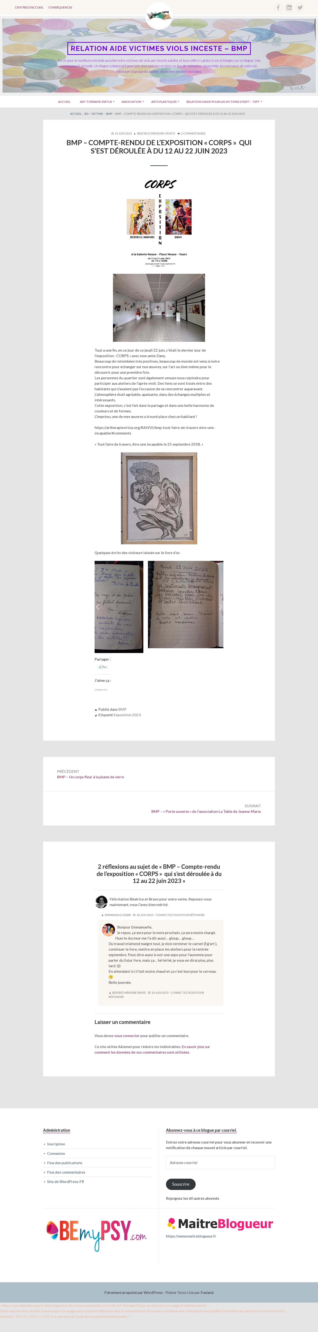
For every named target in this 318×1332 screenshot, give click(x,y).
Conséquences (60, 7)
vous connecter (127, 1035)
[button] (97, 607)
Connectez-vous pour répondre (180, 914)
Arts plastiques (164, 101)
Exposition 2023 (127, 715)
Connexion (56, 1153)
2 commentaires (193, 134)
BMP (122, 709)
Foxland (207, 1292)
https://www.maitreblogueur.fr (191, 1236)
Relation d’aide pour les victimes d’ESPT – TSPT (223, 101)
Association (132, 101)
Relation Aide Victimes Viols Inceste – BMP (159, 48)
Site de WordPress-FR (65, 1181)
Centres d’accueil (29, 7)
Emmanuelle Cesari (118, 914)
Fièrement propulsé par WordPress (133, 1292)
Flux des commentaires (66, 1172)
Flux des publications (64, 1162)
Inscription (56, 1144)
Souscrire (180, 1184)
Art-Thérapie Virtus (96, 101)
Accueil (64, 101)
